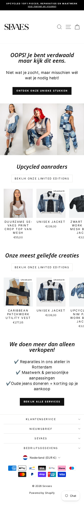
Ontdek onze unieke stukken (42, 90)
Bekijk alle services (42, 401)
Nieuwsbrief (41, 428)
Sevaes (40, 438)
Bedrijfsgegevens (41, 448)
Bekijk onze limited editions (42, 178)
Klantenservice (41, 419)
